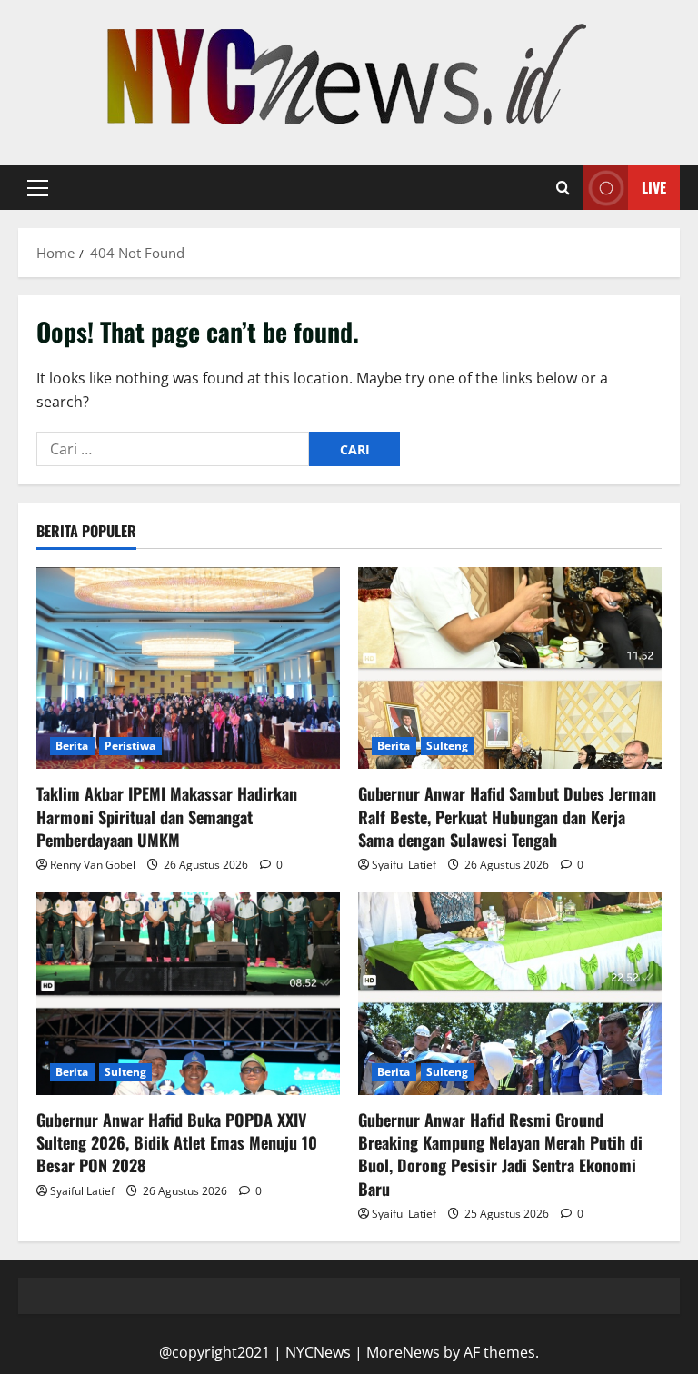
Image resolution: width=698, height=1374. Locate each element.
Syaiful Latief (404, 864)
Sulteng (447, 745)
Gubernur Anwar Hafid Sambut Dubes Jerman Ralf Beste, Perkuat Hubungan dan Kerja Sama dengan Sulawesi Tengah (507, 816)
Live (654, 187)
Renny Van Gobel (92, 864)
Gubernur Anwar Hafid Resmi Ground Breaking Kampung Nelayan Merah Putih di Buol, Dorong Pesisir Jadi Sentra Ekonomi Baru (500, 1154)
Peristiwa (130, 745)
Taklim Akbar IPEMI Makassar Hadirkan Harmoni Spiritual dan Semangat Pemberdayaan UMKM (166, 816)
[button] (37, 188)
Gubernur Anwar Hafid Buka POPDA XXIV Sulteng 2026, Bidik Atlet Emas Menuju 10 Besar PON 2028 (176, 1142)
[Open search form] (563, 188)
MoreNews (403, 1352)
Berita (72, 745)
